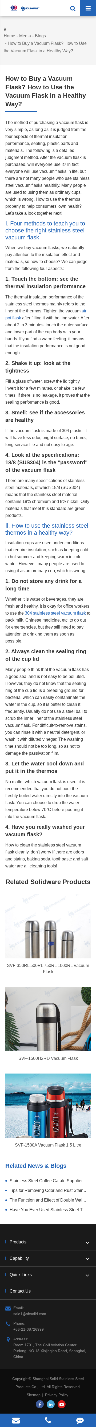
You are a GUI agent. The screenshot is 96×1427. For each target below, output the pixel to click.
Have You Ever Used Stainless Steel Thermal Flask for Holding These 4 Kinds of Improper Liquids (50, 1209)
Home (9, 36)
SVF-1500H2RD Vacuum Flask (48, 1058)
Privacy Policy (56, 1395)
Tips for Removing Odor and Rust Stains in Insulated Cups (50, 1190)
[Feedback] (80, 1420)
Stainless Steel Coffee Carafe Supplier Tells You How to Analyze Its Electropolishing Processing (50, 1180)
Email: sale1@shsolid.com (29, 1311)
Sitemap (34, 1395)
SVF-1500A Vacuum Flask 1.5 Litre (48, 1145)
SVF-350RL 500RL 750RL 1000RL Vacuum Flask (48, 968)
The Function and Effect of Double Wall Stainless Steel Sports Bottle (50, 1200)
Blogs (40, 36)
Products (18, 1242)
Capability (19, 1258)
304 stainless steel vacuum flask (55, 613)
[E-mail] (16, 1420)
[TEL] (48, 1420)
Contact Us (20, 1291)
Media (25, 36)
